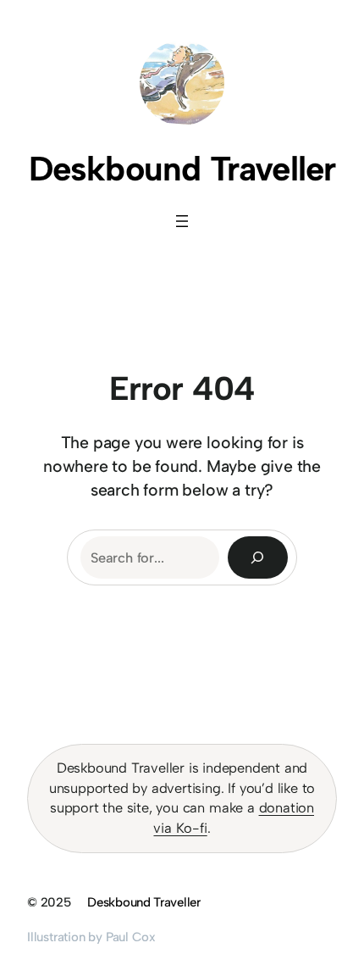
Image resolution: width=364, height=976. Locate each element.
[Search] (258, 557)
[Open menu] (182, 221)
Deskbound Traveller (182, 168)
